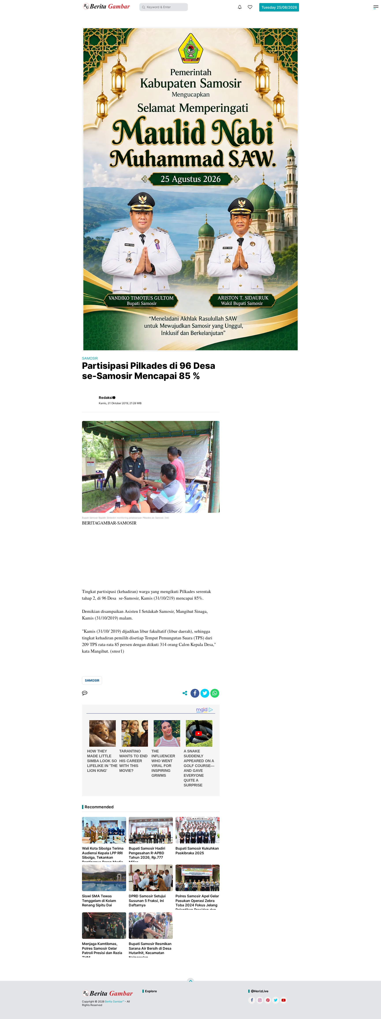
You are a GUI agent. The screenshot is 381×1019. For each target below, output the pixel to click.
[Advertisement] (151, 557)
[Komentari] (84, 693)
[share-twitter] (204, 693)
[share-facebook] (194, 693)
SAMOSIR (90, 358)
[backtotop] (190, 981)
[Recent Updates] (239, 7)
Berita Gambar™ (114, 1001)
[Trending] (250, 7)
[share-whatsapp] (214, 693)
